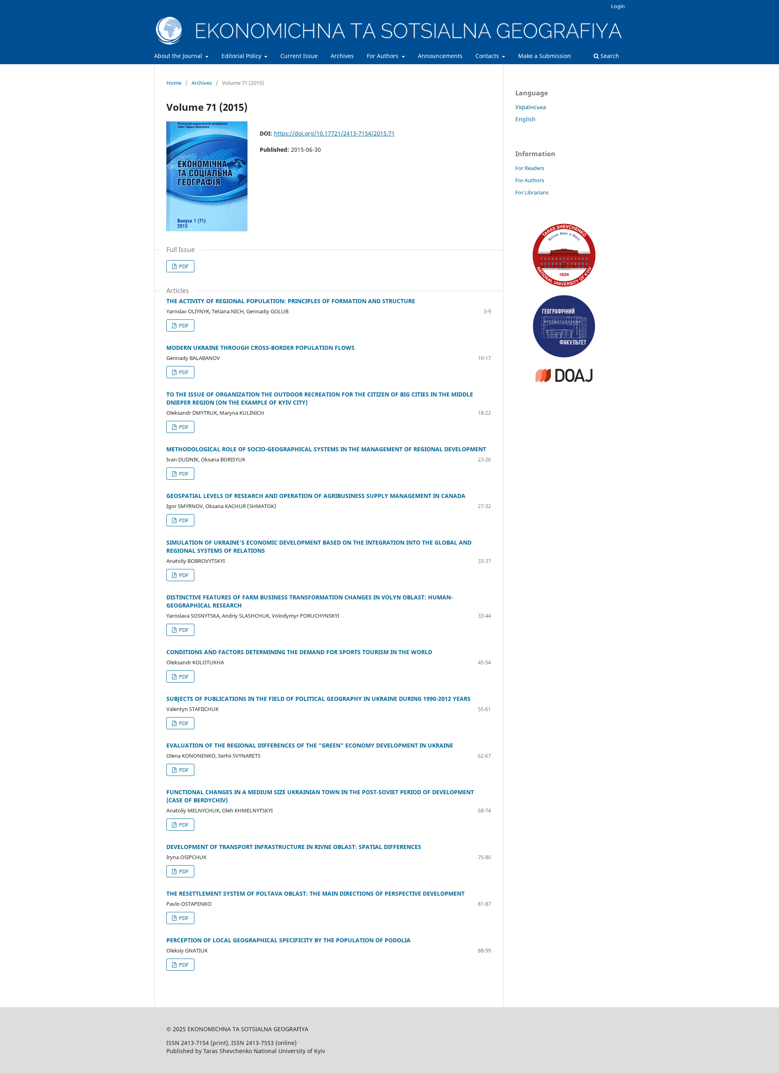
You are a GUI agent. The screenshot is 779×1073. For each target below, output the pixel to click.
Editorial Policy (242, 56)
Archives (342, 56)
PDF (183, 266)
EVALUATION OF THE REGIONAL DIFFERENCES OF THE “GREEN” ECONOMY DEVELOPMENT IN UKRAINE (309, 745)
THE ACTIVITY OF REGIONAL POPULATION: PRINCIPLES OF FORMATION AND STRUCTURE (290, 301)
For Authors (383, 56)
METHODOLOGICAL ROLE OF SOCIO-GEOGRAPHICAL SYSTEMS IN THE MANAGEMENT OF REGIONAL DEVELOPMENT (326, 449)
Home (173, 82)
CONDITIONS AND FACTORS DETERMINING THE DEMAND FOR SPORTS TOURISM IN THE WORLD (299, 652)
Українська (530, 107)
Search (609, 56)
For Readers (529, 168)
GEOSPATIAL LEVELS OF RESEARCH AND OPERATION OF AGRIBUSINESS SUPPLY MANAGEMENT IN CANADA (315, 496)
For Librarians (532, 192)
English (525, 119)
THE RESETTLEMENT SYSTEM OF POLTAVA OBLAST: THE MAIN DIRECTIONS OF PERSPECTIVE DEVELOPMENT (315, 893)
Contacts (488, 56)
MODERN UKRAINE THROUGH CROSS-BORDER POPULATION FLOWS (260, 347)
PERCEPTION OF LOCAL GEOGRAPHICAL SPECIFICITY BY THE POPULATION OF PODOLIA (288, 940)
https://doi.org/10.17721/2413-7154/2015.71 (334, 133)
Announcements (440, 56)
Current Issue (299, 56)
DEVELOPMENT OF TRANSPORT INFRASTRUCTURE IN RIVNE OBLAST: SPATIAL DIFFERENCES (293, 847)
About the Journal (179, 56)
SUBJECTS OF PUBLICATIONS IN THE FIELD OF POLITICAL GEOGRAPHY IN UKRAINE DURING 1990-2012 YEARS (318, 698)
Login (618, 6)
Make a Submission (544, 56)
